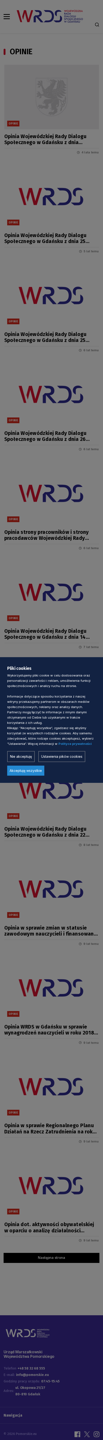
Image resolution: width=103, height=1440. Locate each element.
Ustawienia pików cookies (61, 756)
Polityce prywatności (75, 744)
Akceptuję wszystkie (26, 771)
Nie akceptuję (21, 756)
